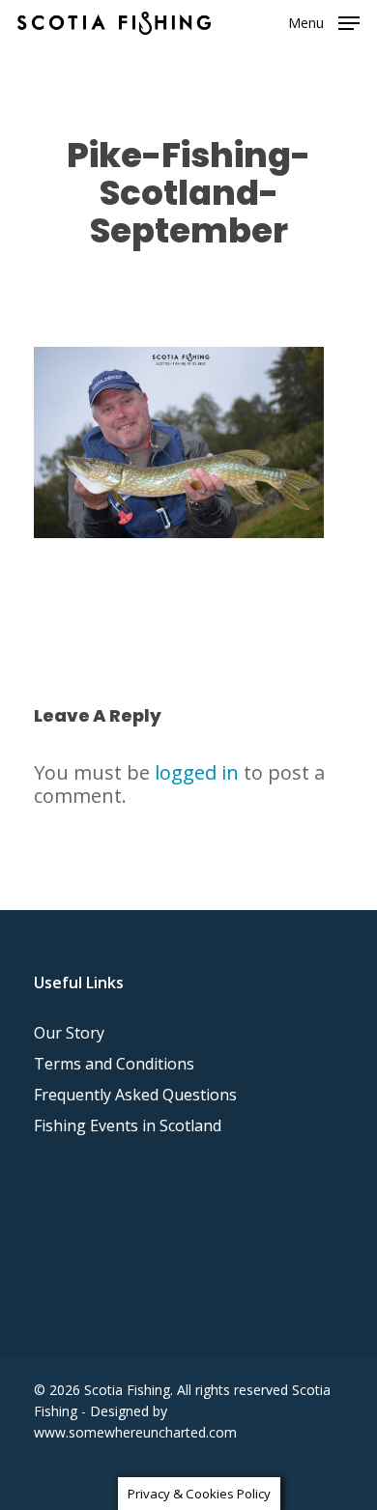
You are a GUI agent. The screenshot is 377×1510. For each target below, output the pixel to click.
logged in (197, 772)
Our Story (69, 1032)
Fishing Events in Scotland (127, 1125)
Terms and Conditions (114, 1063)
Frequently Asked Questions (135, 1094)
